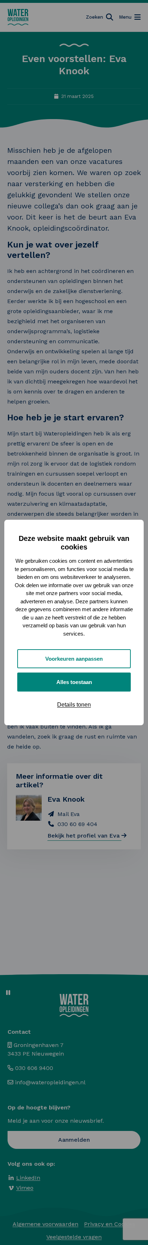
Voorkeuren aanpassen (74, 659)
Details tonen (74, 705)
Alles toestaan (74, 682)
